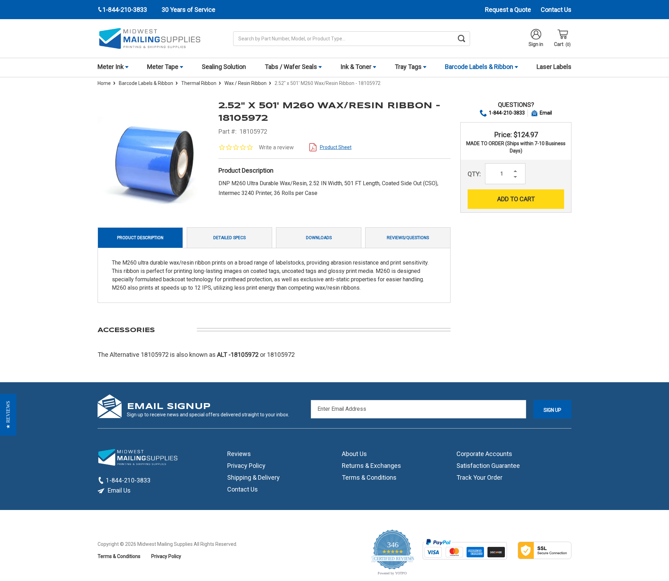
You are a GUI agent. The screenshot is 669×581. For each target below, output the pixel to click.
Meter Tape (163, 66)
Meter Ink (111, 66)
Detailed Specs (229, 237)
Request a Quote (508, 9)
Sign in (536, 44)
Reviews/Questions (408, 237)
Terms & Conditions (369, 477)
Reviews (239, 453)
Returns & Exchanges (371, 465)
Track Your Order (479, 477)
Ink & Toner (356, 66)
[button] (8, 415)
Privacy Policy (246, 465)
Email (546, 113)
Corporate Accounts (484, 453)
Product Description (140, 237)
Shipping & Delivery (253, 477)
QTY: (474, 174)
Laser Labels (554, 66)
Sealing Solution (224, 66)
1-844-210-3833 (507, 113)
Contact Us (556, 9)
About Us (354, 453)
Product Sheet (336, 147)
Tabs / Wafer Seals (291, 66)
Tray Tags (409, 66)
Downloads (319, 237)
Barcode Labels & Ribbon (480, 66)
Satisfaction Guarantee (488, 465)
